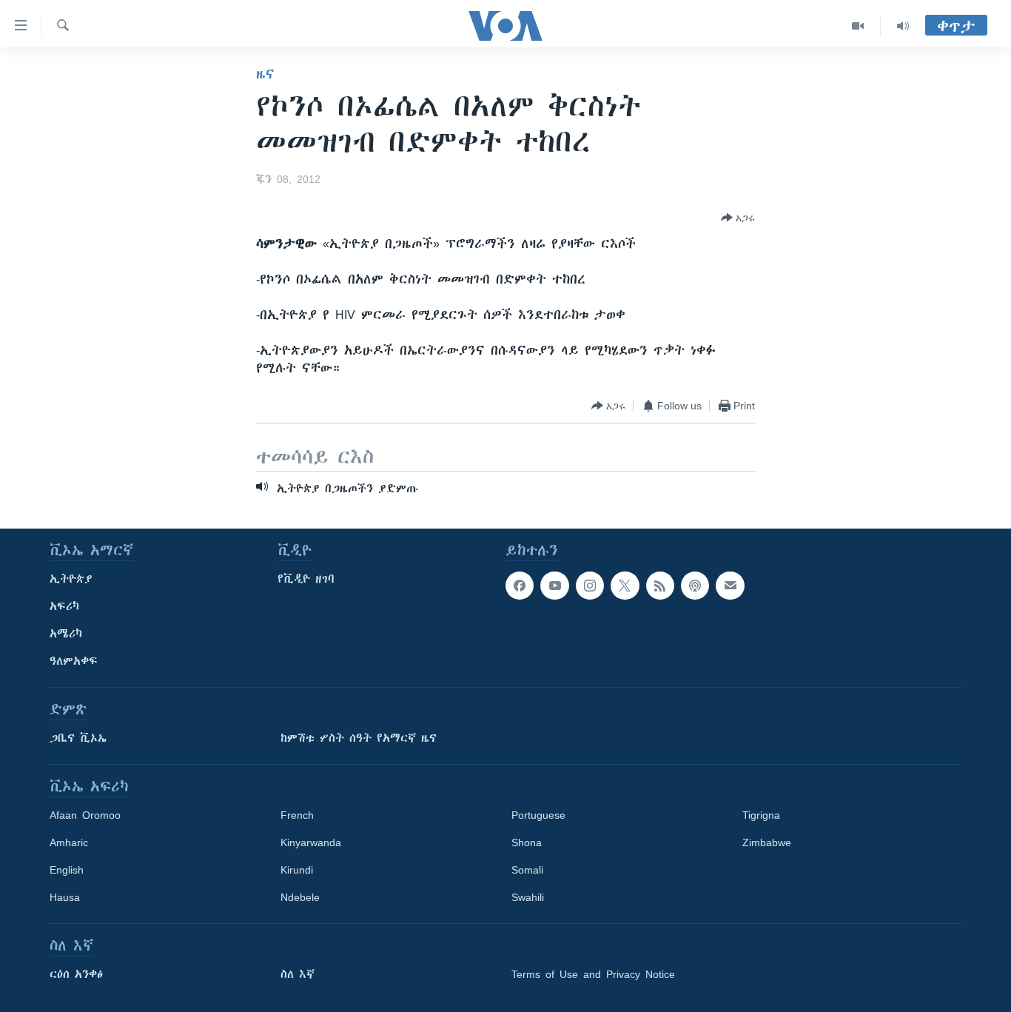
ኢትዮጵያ (71, 579)
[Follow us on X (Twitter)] (625, 586)
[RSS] (660, 586)
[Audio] (903, 26)
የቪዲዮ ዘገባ (306, 579)
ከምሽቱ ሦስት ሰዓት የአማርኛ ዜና (359, 738)
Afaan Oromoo (85, 815)
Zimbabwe (766, 842)
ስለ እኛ (298, 974)
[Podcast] (695, 586)
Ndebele (300, 897)
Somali (527, 870)
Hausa (65, 897)
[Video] (858, 26)
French (297, 815)
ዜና (265, 74)
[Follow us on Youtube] (554, 586)
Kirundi (297, 870)
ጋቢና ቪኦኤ (78, 738)
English (67, 870)
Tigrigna (761, 815)
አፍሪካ (64, 606)
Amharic (69, 842)
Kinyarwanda (311, 842)
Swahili (527, 897)
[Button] (738, 218)
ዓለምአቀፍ (74, 661)
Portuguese (538, 815)
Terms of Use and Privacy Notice (593, 974)
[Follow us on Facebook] (520, 586)
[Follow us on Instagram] (590, 586)
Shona (526, 842)
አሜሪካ (66, 633)
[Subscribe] (730, 586)
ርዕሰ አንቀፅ (76, 974)
